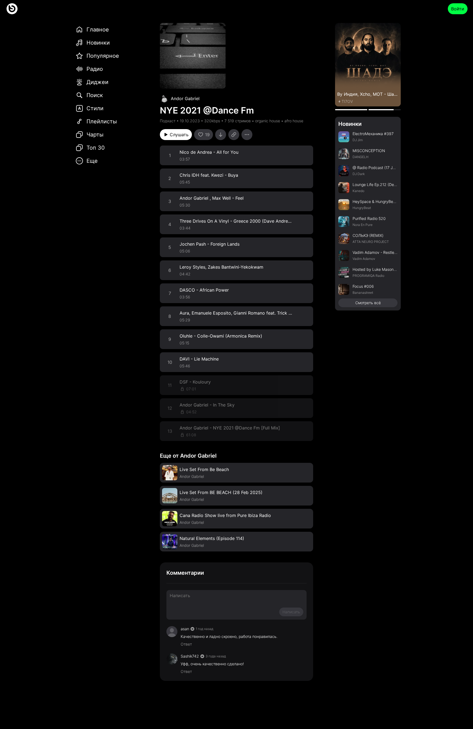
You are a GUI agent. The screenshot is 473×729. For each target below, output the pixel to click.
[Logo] (12, 8)
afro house (293, 120)
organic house (267, 120)
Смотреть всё (368, 302)
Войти (457, 8)
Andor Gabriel (185, 98)
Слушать (179, 134)
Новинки (350, 124)
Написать (291, 611)
